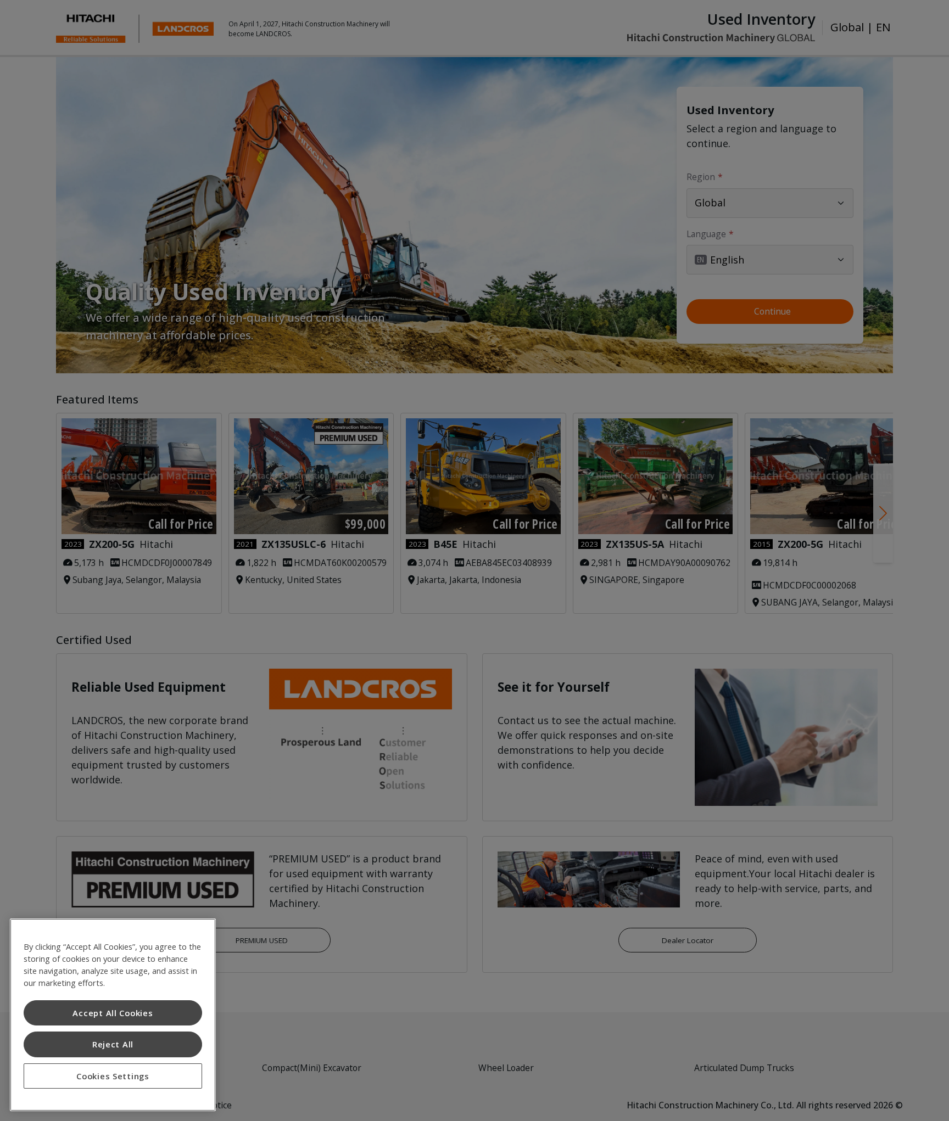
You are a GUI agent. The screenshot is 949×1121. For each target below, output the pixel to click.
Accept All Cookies (112, 1012)
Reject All (112, 1044)
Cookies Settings (112, 1075)
